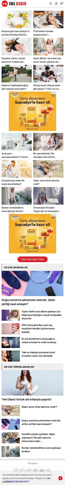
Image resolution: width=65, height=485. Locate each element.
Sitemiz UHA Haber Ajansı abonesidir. (18, 481)
